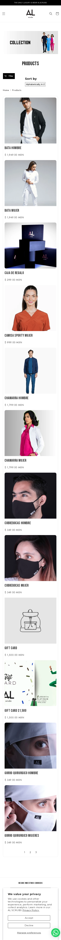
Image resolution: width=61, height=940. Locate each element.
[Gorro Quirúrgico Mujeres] (30, 808)
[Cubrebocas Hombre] (30, 496)
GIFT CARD (11, 648)
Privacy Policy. (31, 910)
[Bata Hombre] (30, 120)
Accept (29, 917)
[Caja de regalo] (30, 245)
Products (16, 90)
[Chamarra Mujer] (30, 433)
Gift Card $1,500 (16, 711)
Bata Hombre (13, 148)
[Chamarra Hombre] (30, 371)
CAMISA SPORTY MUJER (19, 336)
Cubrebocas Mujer (17, 586)
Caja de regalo (14, 273)
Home (6, 90)
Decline (29, 925)
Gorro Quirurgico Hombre (21, 773)
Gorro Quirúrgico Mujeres (22, 836)
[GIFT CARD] (30, 621)
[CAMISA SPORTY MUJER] (30, 308)
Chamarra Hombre (17, 398)
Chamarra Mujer (15, 461)
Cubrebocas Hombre (18, 523)
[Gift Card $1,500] (30, 683)
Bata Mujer (12, 211)
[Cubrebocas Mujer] (30, 558)
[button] (3, 13)
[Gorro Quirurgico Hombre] (30, 746)
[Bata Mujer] (30, 183)
